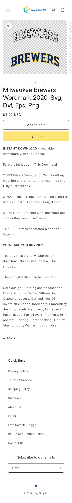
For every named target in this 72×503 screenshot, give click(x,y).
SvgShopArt (41, 493)
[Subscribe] (59, 468)
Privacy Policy (18, 371)
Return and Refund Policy (26, 433)
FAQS (12, 416)
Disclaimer (15, 398)
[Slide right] (44, 81)
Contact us (15, 443)
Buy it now (36, 136)
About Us (14, 407)
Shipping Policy (19, 389)
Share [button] (11, 337)
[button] (8, 9)
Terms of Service (20, 380)
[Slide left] (27, 81)
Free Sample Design (22, 425)
